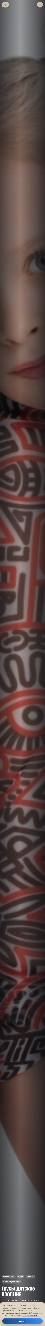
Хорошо (22, 1321)
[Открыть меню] (40, 5)
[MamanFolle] (5, 5)
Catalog (30, 1276)
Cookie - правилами (30, 1315)
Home (20, 1276)
